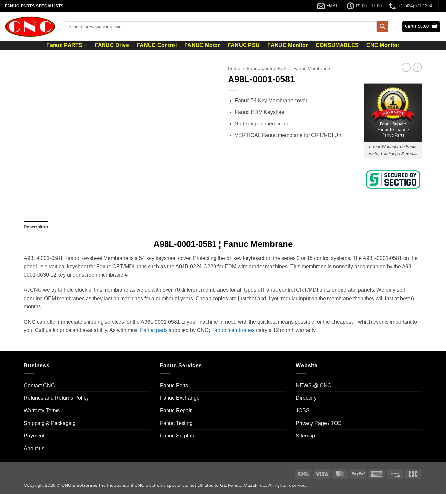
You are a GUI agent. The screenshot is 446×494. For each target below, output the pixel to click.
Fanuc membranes (233, 330)
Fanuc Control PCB (267, 68)
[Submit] (382, 26)
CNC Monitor (383, 45)
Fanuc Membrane (311, 68)
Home (234, 68)
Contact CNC (39, 385)
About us (34, 448)
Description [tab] (36, 226)
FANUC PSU (244, 45)
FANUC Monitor (287, 45)
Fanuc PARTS (64, 45)
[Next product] (406, 67)
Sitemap (305, 435)
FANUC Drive (112, 45)
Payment (34, 435)
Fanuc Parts (174, 385)
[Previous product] (417, 67)
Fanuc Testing (176, 423)
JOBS (303, 410)
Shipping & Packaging (50, 423)
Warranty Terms (42, 410)
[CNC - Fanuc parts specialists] (30, 26)
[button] (421, 26)
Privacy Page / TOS (319, 423)
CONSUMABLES (337, 45)
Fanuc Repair (176, 410)
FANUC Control (157, 45)
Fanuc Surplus (177, 435)
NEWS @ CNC (313, 385)
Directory (306, 398)
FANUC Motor (202, 45)
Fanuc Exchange (179, 398)
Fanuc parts (153, 330)
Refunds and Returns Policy (56, 398)
